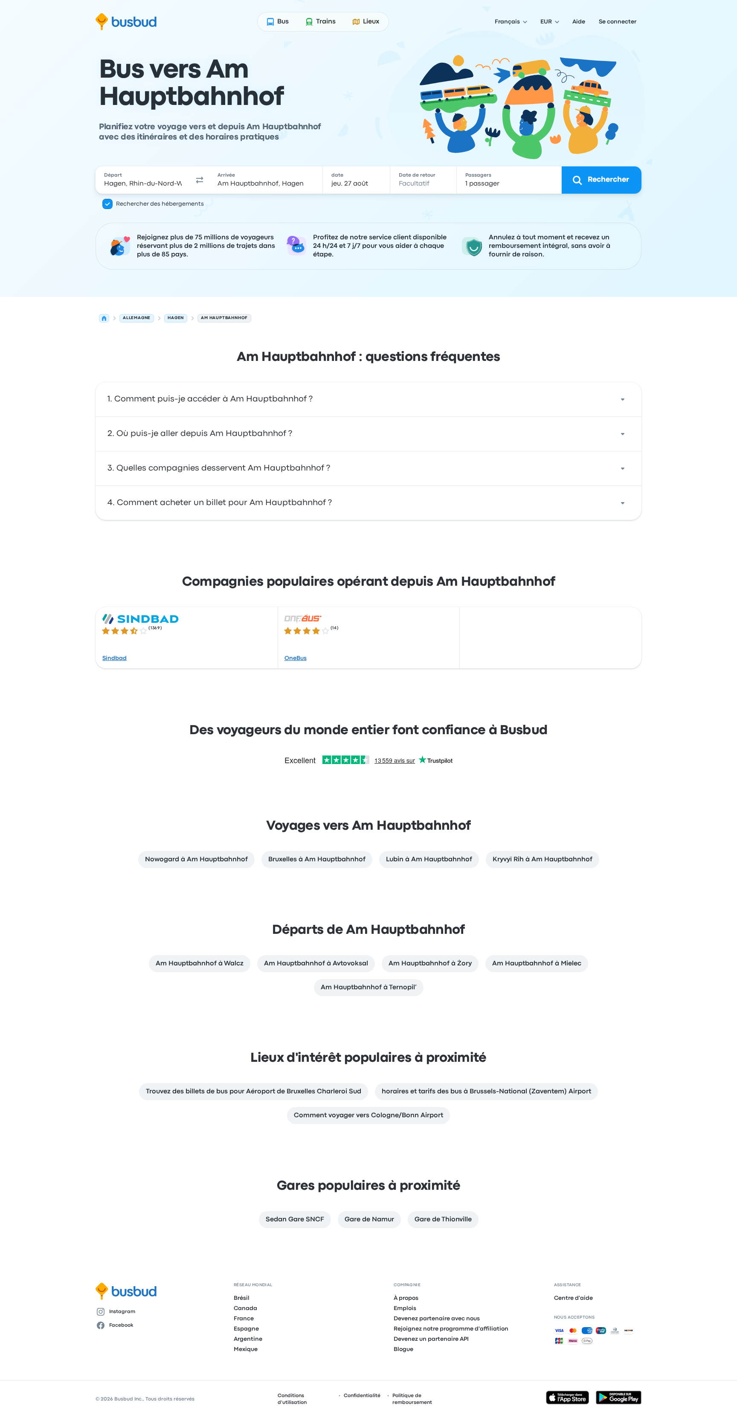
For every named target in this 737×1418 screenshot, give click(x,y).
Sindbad (114, 658)
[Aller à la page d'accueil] (126, 21)
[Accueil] (104, 318)
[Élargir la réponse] (622, 399)
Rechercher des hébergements (160, 203)
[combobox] (143, 180)
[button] (199, 180)
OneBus (295, 658)
